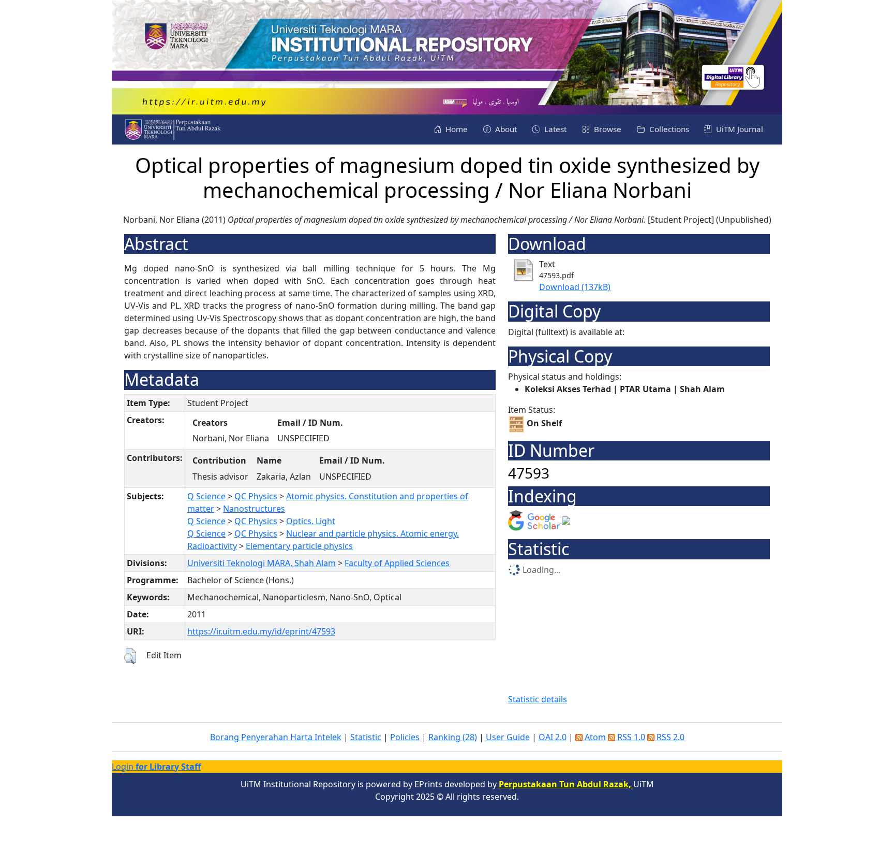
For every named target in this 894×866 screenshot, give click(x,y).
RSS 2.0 (669, 737)
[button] (130, 656)
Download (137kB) (574, 287)
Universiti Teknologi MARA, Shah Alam (261, 563)
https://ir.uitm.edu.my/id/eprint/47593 (261, 631)
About (505, 129)
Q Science (206, 496)
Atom (594, 737)
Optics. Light (310, 521)
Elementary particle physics (299, 546)
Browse (606, 129)
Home (455, 129)
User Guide (508, 737)
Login (156, 766)
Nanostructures (254, 508)
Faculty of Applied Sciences (397, 563)
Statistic (365, 737)
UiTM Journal (738, 129)
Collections (668, 129)
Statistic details (537, 699)
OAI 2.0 (553, 737)
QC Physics (255, 496)
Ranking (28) (452, 737)
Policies (405, 737)
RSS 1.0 (630, 737)
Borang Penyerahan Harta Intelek (275, 737)
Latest (554, 129)
